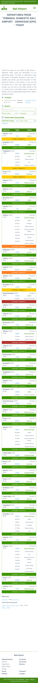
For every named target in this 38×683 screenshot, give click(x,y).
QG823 (17, 200)
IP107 (17, 588)
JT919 (17, 287)
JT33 (17, 348)
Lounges (22, 673)
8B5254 (17, 174)
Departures (5, 664)
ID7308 (17, 316)
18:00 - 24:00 (6, 607)
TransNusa (29, 174)
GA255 (17, 507)
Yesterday (5, 599)
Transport (22, 671)
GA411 (17, 429)
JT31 (17, 136)
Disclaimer (21, 679)
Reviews (22, 664)
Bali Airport (20, 9)
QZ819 (17, 472)
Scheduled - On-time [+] (19, 255)
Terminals (22, 659)
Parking (4, 673)
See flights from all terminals (30, 101)
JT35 (17, 209)
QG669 (17, 391)
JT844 (17, 357)
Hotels (4, 671)
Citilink (29, 144)
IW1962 (17, 580)
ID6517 (17, 307)
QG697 (17, 144)
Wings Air (29, 421)
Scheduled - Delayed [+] (19, 246)
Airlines (4, 669)
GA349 (17, 516)
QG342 (17, 295)
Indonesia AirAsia (29, 260)
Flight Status (6, 666)
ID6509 (17, 191)
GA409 (17, 217)
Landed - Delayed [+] (19, 139)
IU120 (17, 374)
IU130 (17, 325)
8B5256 (17, 464)
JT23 (17, 540)
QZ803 (17, 260)
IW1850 (17, 421)
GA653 (17, 333)
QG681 (17, 383)
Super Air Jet (29, 325)
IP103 (17, 182)
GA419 (17, 548)
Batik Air (29, 191)
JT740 (17, 403)
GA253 (17, 153)
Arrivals (4, 662)
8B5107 (17, 269)
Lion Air (29, 136)
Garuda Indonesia (29, 153)
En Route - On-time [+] (18, 185)
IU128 (17, 365)
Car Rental (22, 662)
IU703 (17, 490)
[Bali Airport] (4, 8)
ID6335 (17, 499)
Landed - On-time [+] (19, 147)
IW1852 (17, 481)
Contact (27, 679)
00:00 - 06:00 (6, 605)
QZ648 (17, 455)
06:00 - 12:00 (15, 605)
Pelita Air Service (29, 182)
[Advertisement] (19, 48)
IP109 (17, 412)
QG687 (17, 278)
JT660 (17, 252)
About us (32, 679)
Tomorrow (16, 599)
